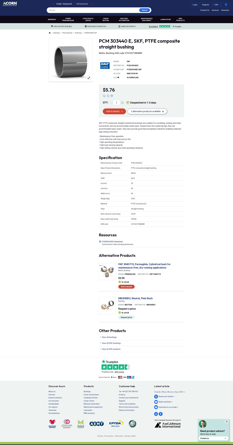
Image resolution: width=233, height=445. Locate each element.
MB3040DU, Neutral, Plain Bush (135, 298)
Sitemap (100, 436)
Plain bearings (67, 33)
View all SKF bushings (111, 343)
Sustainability (54, 404)
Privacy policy (108, 436)
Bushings (78, 33)
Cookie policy (118, 436)
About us (52, 391)
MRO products (180, 19)
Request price (126, 317)
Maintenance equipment (146, 19)
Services (215, 10)
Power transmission (68, 19)
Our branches (54, 401)
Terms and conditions (127, 404)
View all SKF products (111, 349)
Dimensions (82, 4)
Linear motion (106, 19)
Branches (225, 10)
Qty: (105, 102)
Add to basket (113, 111)
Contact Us (204, 10)
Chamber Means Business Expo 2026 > (169, 391)
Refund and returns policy (129, 407)
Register (205, 5)
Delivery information (126, 410)
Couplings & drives (88, 19)
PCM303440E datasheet (117, 242)
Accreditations (54, 413)
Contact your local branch (128, 398)
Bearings (52, 19)
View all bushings (109, 337)
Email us (122, 395)
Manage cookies (130, 436)
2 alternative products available (146, 111)
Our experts (53, 407)
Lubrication (165, 19)
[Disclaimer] (118, 77)
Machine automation (124, 19)
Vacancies (52, 410)
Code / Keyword (64, 4)
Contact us (204, 438)
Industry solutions (55, 398)
